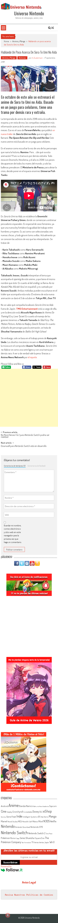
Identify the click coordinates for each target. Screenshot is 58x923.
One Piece (49, 834)
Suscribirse (10, 862)
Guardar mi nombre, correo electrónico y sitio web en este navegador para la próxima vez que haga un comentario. (13, 534)
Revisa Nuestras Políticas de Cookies (29, 895)
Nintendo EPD (36, 826)
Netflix (53, 821)
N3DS (46, 821)
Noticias (22, 57)
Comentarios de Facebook (37, 466)
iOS (39, 816)
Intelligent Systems (30, 816)
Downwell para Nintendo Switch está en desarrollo (24, 446)
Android (4, 806)
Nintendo (8, 826)
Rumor (13, 838)
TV (33, 842)
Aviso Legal (29, 882)
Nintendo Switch (14, 832)
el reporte (32, 357)
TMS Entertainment (27, 308)
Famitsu (3, 817)
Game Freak (11, 816)
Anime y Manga (18, 41)
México (35, 821)
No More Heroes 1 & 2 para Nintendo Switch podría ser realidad (25, 436)
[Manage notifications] (7, 915)
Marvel (4, 821)
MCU (20, 821)
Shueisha (30, 838)
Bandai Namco (26, 806)
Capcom (53, 806)
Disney (36, 811)
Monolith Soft (27, 821)
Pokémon (5, 838)
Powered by (6, 866)
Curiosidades (27, 812)
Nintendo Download (22, 827)
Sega (17, 838)
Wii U (52, 842)
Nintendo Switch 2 (37, 833)
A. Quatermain (37, 58)
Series (22, 838)
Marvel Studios (13, 821)
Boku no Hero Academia (41, 806)
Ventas (36, 842)
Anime (13, 805)
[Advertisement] (29, 398)
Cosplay (9, 812)
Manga (52, 816)
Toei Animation (26, 842)
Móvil (40, 821)
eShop (47, 811)
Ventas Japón (44, 842)
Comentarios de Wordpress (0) (15, 466)
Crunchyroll (17, 811)
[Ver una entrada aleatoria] (52, 27)
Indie (19, 816)
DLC (41, 812)
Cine (3, 811)
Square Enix (39, 838)
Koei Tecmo (44, 817)
